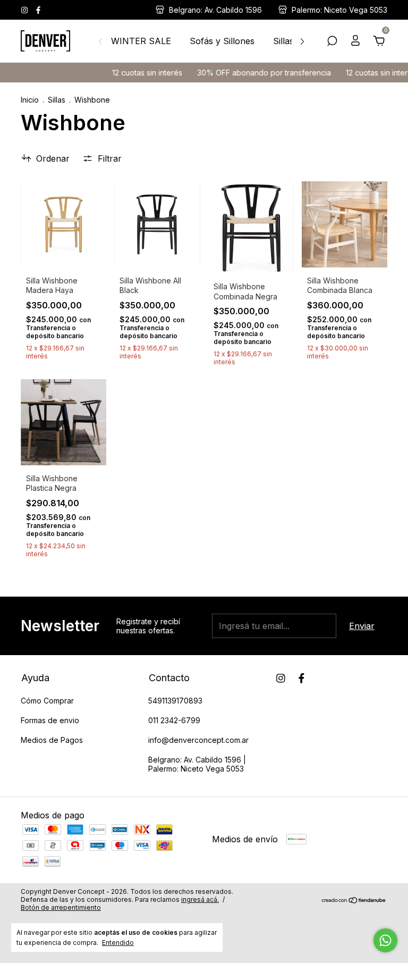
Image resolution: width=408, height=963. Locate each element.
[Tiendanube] (354, 900)
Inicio (30, 99)
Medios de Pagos (52, 739)
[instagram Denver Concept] (25, 9)
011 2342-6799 (174, 720)
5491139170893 (175, 700)
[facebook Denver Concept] (38, 9)
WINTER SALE (141, 41)
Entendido (118, 943)
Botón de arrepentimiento (61, 907)
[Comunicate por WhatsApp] (385, 940)
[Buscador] (332, 41)
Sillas (283, 41)
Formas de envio (50, 720)
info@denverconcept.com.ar (198, 739)
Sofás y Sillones (222, 41)
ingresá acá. (200, 899)
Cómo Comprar (47, 700)
